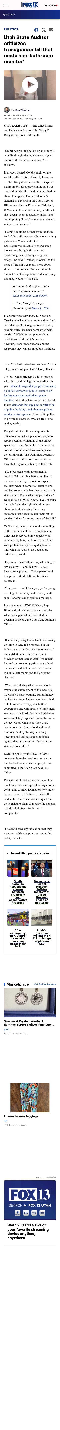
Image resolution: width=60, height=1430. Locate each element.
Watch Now (50, 5)
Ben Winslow (22, 110)
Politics (11, 29)
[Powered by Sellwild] (51, 1177)
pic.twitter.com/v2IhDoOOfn (30, 295)
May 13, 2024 (40, 308)
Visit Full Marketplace (45, 984)
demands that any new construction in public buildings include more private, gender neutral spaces (29, 409)
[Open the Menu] (5, 5)
